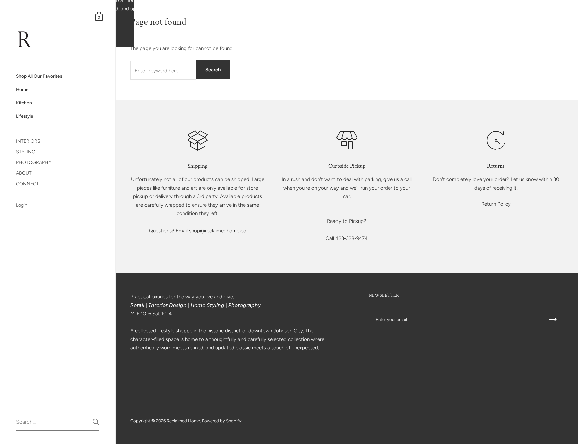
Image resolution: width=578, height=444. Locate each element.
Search (213, 70)
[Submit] (95, 421)
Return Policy (496, 204)
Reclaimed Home (183, 420)
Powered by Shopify (222, 420)
